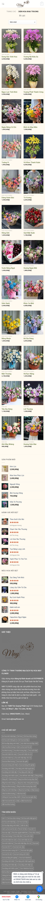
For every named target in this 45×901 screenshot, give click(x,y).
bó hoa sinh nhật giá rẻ (9, 740)
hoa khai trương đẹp (20, 750)
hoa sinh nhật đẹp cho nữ (23, 758)
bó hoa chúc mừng (30, 736)
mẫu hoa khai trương (8, 793)
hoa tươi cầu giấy (22, 761)
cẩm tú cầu (24, 825)
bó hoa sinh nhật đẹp (9, 822)
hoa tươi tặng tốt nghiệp (27, 765)
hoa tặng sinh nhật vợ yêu (10, 775)
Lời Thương (28, 409)
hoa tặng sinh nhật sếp (9, 772)
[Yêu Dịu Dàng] (11, 393)
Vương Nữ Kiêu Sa (31, 57)
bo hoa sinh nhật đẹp (9, 736)
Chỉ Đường (39, 899)
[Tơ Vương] (33, 182)
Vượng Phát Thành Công (33, 92)
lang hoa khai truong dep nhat (28, 779)
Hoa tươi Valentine (25, 857)
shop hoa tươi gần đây (29, 797)
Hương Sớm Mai (30, 444)
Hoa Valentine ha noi (26, 868)
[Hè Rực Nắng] (33, 358)
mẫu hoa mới (21, 793)
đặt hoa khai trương (8, 804)
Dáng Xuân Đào (8, 198)
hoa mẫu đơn (18, 836)
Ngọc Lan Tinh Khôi (9, 92)
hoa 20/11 (32, 829)
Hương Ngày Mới (30, 268)
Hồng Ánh (5, 233)
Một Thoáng (6, 374)
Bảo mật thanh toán (12, 891)
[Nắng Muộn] (11, 322)
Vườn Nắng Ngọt (8, 268)
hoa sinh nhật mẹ (7, 758)
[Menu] (3, 4)
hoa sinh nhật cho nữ (25, 754)
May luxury (35, 790)
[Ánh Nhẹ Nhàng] (11, 428)
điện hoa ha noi (26, 801)
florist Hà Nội (22, 829)
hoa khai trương (7, 750)
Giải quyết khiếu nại (14, 893)
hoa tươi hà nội (6, 854)
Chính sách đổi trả (30, 893)
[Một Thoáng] (11, 358)
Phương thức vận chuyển (31, 891)
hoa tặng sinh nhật (8, 768)
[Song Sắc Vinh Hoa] (11, 41)
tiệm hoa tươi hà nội (8, 801)
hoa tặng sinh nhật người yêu (25, 768)
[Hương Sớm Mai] (33, 428)
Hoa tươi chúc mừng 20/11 (10, 850)
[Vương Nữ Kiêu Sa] (33, 41)
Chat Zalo (28, 899)
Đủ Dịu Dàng (29, 338)
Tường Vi (5, 162)
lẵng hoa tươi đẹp (24, 790)
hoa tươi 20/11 (6, 847)
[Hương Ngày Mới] (33, 252)
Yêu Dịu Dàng (7, 409)
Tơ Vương (27, 198)
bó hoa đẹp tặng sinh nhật (10, 825)
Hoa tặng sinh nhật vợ (25, 772)
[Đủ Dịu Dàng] (33, 322)
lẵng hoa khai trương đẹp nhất (26, 786)
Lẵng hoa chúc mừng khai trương (27, 783)
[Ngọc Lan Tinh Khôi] (11, 76)
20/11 (4, 818)
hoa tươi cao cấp (18, 847)
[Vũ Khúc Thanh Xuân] (33, 146)
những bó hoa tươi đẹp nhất (11, 797)
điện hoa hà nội (7, 882)
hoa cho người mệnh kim (20, 832)
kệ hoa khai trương (8, 872)
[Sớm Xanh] (11, 287)
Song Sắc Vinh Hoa (9, 57)
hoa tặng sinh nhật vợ (25, 865)
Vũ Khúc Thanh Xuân (32, 162)
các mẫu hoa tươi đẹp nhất (29, 743)
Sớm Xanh (6, 303)
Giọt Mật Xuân (29, 233)
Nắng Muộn (6, 338)
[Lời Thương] (33, 393)
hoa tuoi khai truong (8, 761)
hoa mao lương (7, 836)
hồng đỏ (4, 779)
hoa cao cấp (6, 832)
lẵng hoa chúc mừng (8, 783)
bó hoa (20, 736)
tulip (18, 801)
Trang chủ (11, 11)
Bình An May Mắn (30, 127)
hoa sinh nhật (33, 750)
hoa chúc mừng (35, 832)
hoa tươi (35, 843)
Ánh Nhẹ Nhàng (8, 444)
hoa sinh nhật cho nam (9, 754)
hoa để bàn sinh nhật (26, 775)
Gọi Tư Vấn (6, 898)
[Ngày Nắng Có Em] (11, 111)
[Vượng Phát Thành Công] (33, 76)
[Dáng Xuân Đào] (11, 182)
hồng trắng (38, 775)
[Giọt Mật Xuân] (33, 217)
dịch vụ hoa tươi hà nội (24, 747)
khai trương (13, 779)
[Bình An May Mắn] (33, 111)
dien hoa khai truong (8, 747)
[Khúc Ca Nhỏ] (33, 287)
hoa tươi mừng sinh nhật (9, 765)
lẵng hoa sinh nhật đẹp (9, 790)
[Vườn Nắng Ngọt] (11, 252)
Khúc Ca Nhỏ (29, 303)
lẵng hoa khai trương (8, 786)
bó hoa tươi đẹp (24, 740)
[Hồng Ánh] (11, 217)
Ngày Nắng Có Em (9, 127)
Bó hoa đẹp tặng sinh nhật (10, 743)
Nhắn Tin (17, 899)
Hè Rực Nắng (29, 374)
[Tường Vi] (11, 146)
